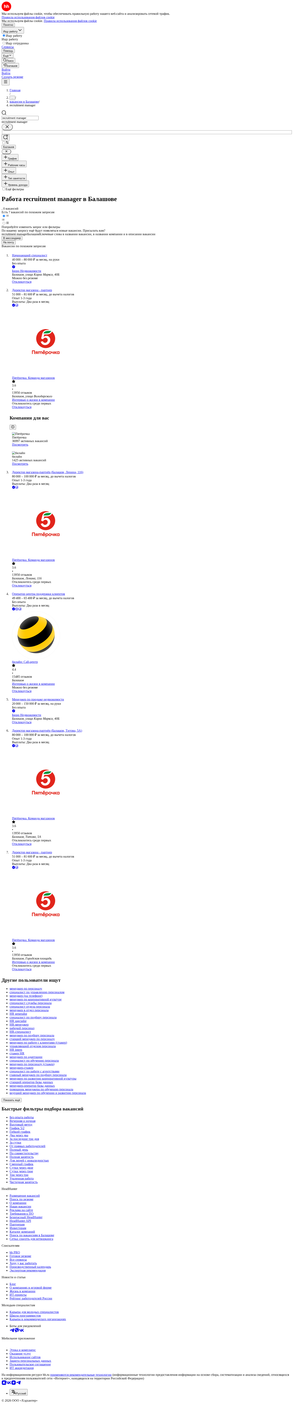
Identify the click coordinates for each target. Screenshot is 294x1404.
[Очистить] (7, 127)
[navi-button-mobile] (6, 82)
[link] (8, 60)
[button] (6, 69)
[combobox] (20, 118)
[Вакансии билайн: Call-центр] (151, 635)
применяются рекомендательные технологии (81, 1374)
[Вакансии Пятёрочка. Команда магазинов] (151, 342)
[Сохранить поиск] (6, 137)
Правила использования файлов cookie (70, 21)
